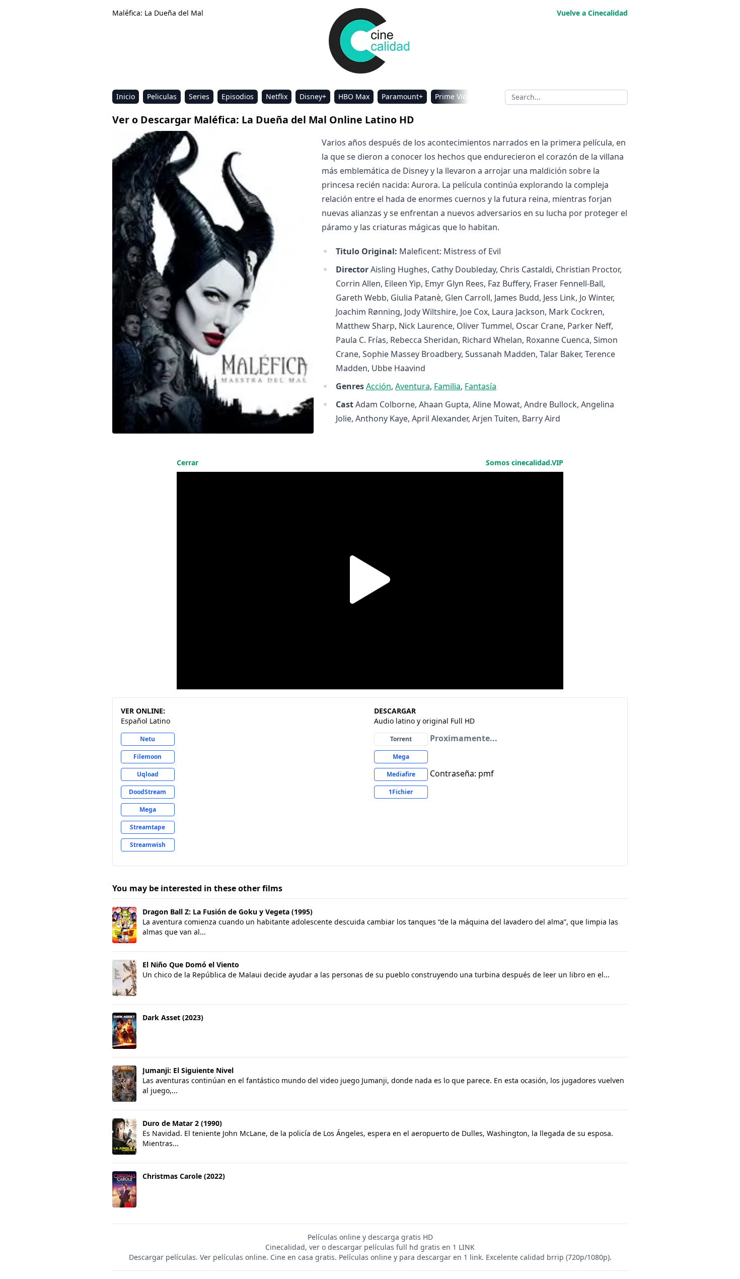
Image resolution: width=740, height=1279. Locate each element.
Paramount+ (402, 96)
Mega (147, 809)
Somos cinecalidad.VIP (524, 462)
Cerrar (187, 462)
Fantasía (480, 386)
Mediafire (401, 774)
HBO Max (353, 96)
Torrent (401, 739)
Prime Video (455, 96)
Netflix (276, 96)
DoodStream (147, 792)
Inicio (125, 96)
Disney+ (313, 96)
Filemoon (147, 756)
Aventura (412, 386)
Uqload (148, 774)
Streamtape (147, 827)
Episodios (237, 96)
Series (199, 96)
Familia (447, 386)
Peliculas (162, 96)
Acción (378, 386)
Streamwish (148, 844)
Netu (147, 739)
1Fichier (401, 792)
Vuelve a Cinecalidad (592, 13)
